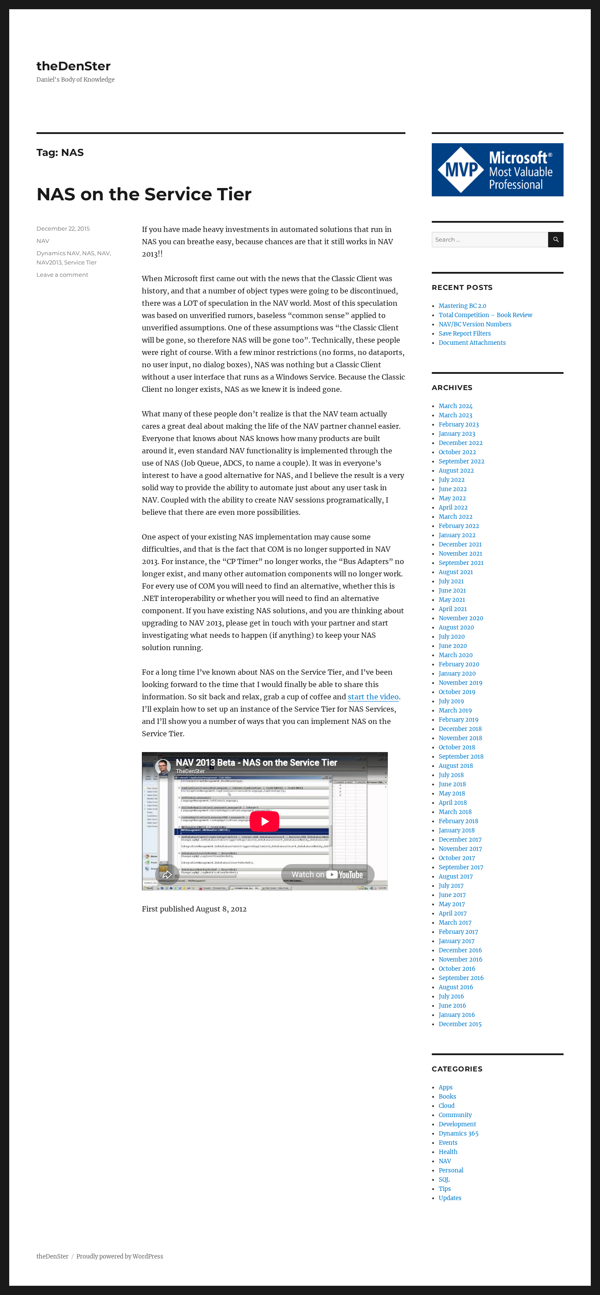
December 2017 (460, 839)
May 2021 (452, 600)
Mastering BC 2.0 (462, 306)
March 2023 (455, 415)
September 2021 (461, 563)
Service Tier (80, 262)
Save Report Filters (465, 333)
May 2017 (452, 904)
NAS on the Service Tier (144, 194)
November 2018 (460, 738)
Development (457, 1124)
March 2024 (456, 406)
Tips (445, 1189)
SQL (444, 1179)
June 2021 (452, 590)
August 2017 (456, 876)
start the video (373, 696)
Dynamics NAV (58, 253)
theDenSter (73, 65)
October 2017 (457, 858)
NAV (42, 240)
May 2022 (452, 498)
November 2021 (460, 553)
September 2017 (461, 867)
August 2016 (456, 987)
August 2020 (456, 627)
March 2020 (456, 655)
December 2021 (460, 544)
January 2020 (457, 673)
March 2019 (455, 710)
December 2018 (460, 729)
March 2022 (456, 517)
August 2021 (456, 572)
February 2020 (459, 664)
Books (447, 1096)
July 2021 (451, 581)
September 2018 (461, 756)
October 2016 (457, 969)
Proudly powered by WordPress (119, 1256)
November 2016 (461, 959)
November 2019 (461, 683)
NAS (88, 253)
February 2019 (459, 719)
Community (455, 1115)
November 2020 (461, 618)
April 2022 (453, 507)
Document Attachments (472, 343)
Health (448, 1152)
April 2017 (453, 913)
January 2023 (457, 434)
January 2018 (457, 830)
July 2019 (451, 701)
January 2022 (457, 535)
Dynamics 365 (459, 1133)
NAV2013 (48, 262)
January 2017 (457, 941)
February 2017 (458, 932)
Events (448, 1143)
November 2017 (460, 849)
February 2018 (458, 821)
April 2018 (453, 803)
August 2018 (456, 766)
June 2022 (453, 489)
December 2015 (460, 1024)
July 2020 (452, 636)
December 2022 (461, 443)
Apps (446, 1087)
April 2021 (453, 609)
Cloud (447, 1106)
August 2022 (456, 470)
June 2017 (452, 895)
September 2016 (461, 978)
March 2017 (455, 922)
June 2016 (452, 1005)
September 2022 (461, 461)
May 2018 (452, 793)
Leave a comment (62, 274)
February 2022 (459, 526)
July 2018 (451, 775)
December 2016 (460, 950)
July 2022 (452, 480)
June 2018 (452, 784)
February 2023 (459, 424)
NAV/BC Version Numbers (475, 324)
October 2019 (457, 692)
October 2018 (457, 747)
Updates (450, 1198)
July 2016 (451, 996)
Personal (451, 1170)
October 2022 (457, 452)
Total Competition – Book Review (485, 315)
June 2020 (453, 646)
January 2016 (457, 1015)
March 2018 (455, 812)
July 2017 (451, 886)
